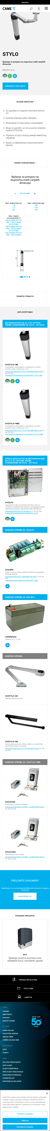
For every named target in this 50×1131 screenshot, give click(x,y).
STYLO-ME (25, 193)
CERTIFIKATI (7, 1014)
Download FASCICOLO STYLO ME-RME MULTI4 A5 (23, 372)
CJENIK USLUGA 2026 (11, 1040)
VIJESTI (5, 1053)
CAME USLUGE (8, 1030)
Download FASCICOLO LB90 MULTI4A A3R (20, 577)
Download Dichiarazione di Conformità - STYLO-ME (23, 375)
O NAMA (6, 1011)
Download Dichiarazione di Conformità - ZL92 (21, 513)
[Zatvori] (47, 1093)
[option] (25, 26)
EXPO (5, 1049)
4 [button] (29, 277)
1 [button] (20, 277)
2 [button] (24, 277)
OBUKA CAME (8, 1037)
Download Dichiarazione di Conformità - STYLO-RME (24, 434)
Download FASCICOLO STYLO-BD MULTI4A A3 (22, 748)
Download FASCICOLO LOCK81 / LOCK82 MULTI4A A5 (24, 807)
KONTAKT (6, 1018)
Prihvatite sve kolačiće (25, 1127)
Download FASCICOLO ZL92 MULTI (18, 511)
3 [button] (27, 277)
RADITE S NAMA (9, 1021)
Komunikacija (7, 1046)
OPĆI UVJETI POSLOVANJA (13, 1072)
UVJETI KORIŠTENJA (10, 1069)
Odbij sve (25, 1120)
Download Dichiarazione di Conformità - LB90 (21, 580)
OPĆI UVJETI (7, 1065)
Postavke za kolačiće (12, 1081)
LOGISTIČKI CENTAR (10, 1034)
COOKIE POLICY (8, 1078)
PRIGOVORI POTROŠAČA (12, 1075)
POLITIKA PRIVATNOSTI (12, 1062)
